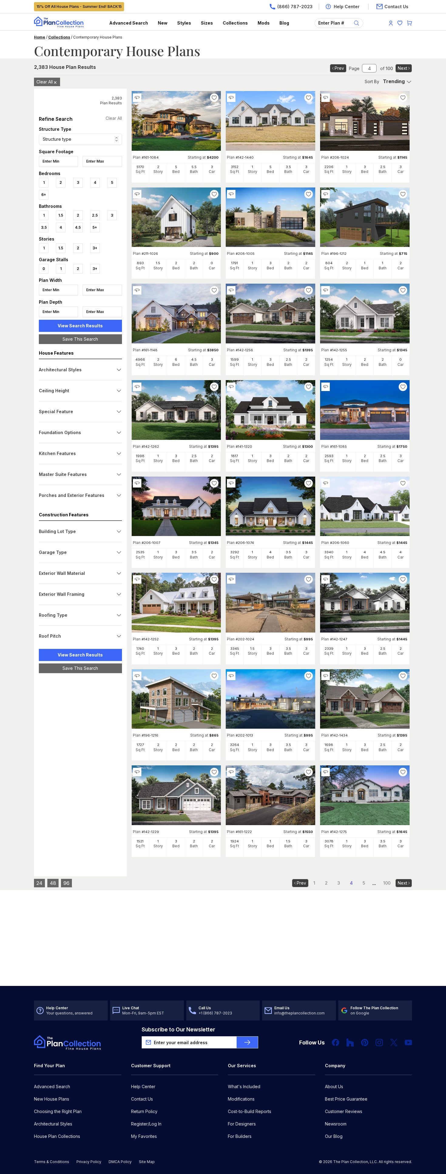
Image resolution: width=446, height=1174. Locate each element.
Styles (184, 22)
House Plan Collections (57, 1136)
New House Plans (51, 1098)
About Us (334, 1086)
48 (53, 883)
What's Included (244, 1086)
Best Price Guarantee (346, 1098)
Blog (284, 22)
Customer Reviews (343, 1111)
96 (66, 883)
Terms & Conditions (51, 1161)
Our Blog (334, 1136)
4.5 (78, 227)
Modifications (241, 1098)
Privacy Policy (88, 1161)
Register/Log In (146, 1123)
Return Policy (144, 1111)
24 (39, 883)
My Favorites (144, 1136)
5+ (95, 227)
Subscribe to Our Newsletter (178, 1029)
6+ (43, 194)
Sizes (207, 22)
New (162, 22)
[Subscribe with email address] (247, 1042)
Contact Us (142, 1098)
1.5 (60, 215)
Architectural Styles (53, 1123)
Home (39, 37)
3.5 (44, 227)
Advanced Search (128, 22)
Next (402, 68)
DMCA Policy (120, 1161)
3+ (95, 248)
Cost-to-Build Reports (249, 1111)
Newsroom (335, 1123)
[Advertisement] (80, 771)
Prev (339, 68)
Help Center (143, 1086)
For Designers (242, 1123)
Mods (264, 22)
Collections (235, 22)
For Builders (240, 1136)
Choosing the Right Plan (58, 1111)
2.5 (95, 215)
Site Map (147, 1161)
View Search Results (80, 325)
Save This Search (80, 339)
